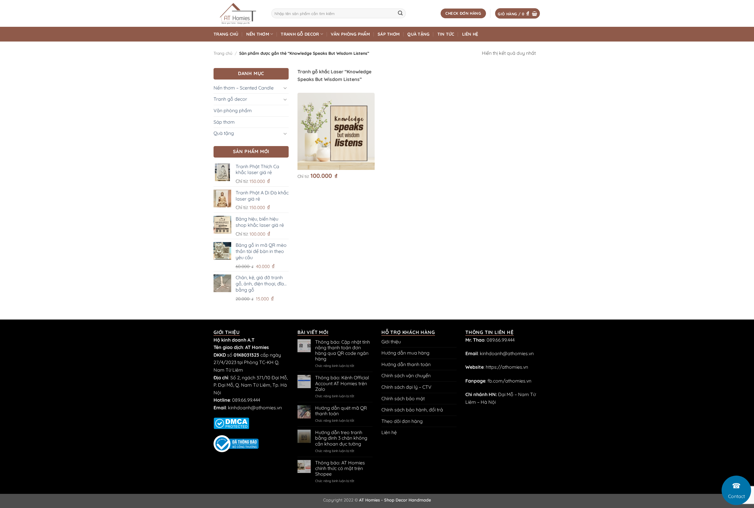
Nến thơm (257, 34)
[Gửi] (400, 14)
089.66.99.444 (246, 400)
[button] (517, 13)
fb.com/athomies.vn (509, 381)
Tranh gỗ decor (300, 34)
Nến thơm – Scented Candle (244, 88)
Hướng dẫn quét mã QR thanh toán (341, 410)
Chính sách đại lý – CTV (406, 387)
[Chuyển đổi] (285, 87)
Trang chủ (226, 34)
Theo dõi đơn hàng (402, 421)
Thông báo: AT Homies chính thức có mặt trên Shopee (340, 468)
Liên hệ (470, 34)
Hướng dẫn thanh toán (406, 364)
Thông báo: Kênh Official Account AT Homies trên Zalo (342, 383)
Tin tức (445, 34)
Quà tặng (418, 34)
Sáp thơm (389, 34)
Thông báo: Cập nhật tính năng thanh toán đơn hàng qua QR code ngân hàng (342, 350)
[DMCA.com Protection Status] (231, 423)
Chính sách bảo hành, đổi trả (412, 410)
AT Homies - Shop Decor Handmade (395, 500)
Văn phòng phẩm (350, 34)
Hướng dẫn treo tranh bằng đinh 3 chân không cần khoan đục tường (341, 438)
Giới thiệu (391, 342)
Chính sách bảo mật (403, 398)
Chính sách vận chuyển (406, 375)
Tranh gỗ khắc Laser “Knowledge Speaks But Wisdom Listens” (334, 75)
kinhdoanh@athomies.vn (255, 408)
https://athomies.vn (507, 367)
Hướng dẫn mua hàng (405, 353)
